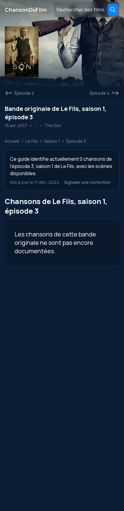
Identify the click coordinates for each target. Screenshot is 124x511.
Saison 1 (52, 141)
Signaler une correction (87, 182)
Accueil (12, 141)
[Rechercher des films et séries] (113, 10)
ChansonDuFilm (27, 9)
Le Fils (32, 141)
